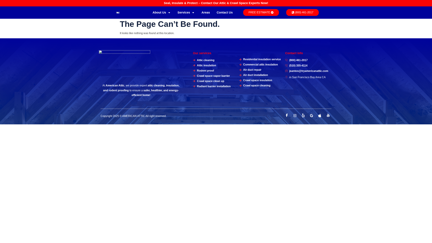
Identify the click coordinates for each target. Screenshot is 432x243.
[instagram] (295, 115)
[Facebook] (286, 115)
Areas (205, 12)
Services (184, 12)
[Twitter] (303, 115)
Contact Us (225, 12)
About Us (159, 12)
